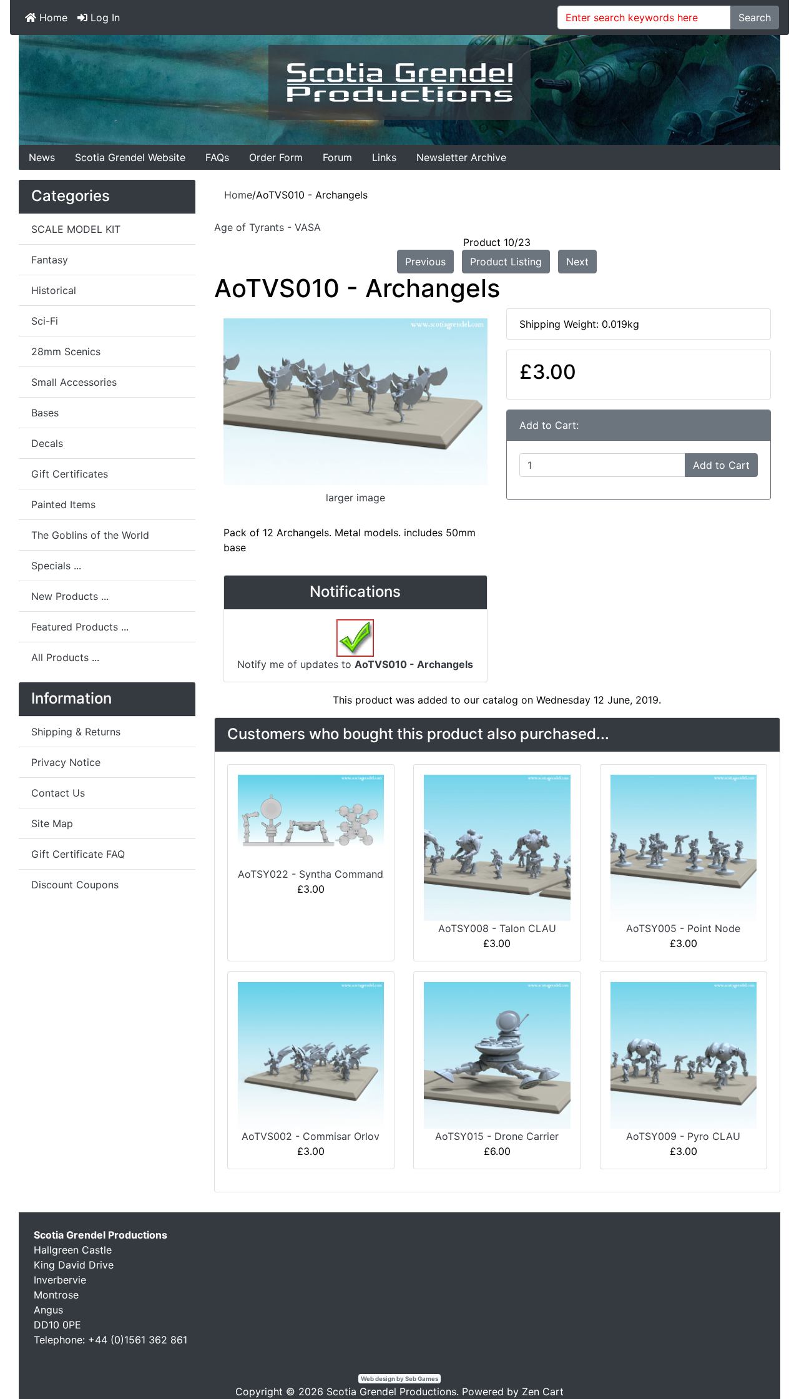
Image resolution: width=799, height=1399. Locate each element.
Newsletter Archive (461, 157)
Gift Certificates (69, 474)
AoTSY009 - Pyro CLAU (683, 1136)
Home (51, 17)
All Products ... (65, 657)
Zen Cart (543, 1391)
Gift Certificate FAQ (78, 854)
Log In (103, 17)
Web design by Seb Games (399, 1378)
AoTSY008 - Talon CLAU (497, 928)
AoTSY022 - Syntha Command (310, 874)
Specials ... (56, 565)
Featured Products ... (80, 627)
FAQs (217, 157)
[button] (761, 1362)
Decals (47, 443)
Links (384, 157)
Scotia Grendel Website (130, 157)
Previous (425, 261)
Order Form (276, 157)
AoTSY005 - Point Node (683, 928)
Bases (45, 412)
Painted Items (63, 504)
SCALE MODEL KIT (75, 229)
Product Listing (506, 261)
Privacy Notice (65, 762)
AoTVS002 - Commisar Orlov (311, 1136)
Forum (337, 157)
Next (577, 261)
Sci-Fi (44, 321)
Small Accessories (74, 382)
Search (754, 17)
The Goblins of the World (90, 535)
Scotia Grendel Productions (391, 1391)
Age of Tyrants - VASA (267, 227)
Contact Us (58, 793)
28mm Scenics (65, 351)
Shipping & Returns (75, 731)
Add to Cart (721, 465)
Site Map (52, 823)
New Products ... (70, 596)
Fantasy (49, 259)
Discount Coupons (75, 884)
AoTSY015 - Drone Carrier (497, 1136)
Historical (53, 290)
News (42, 157)
